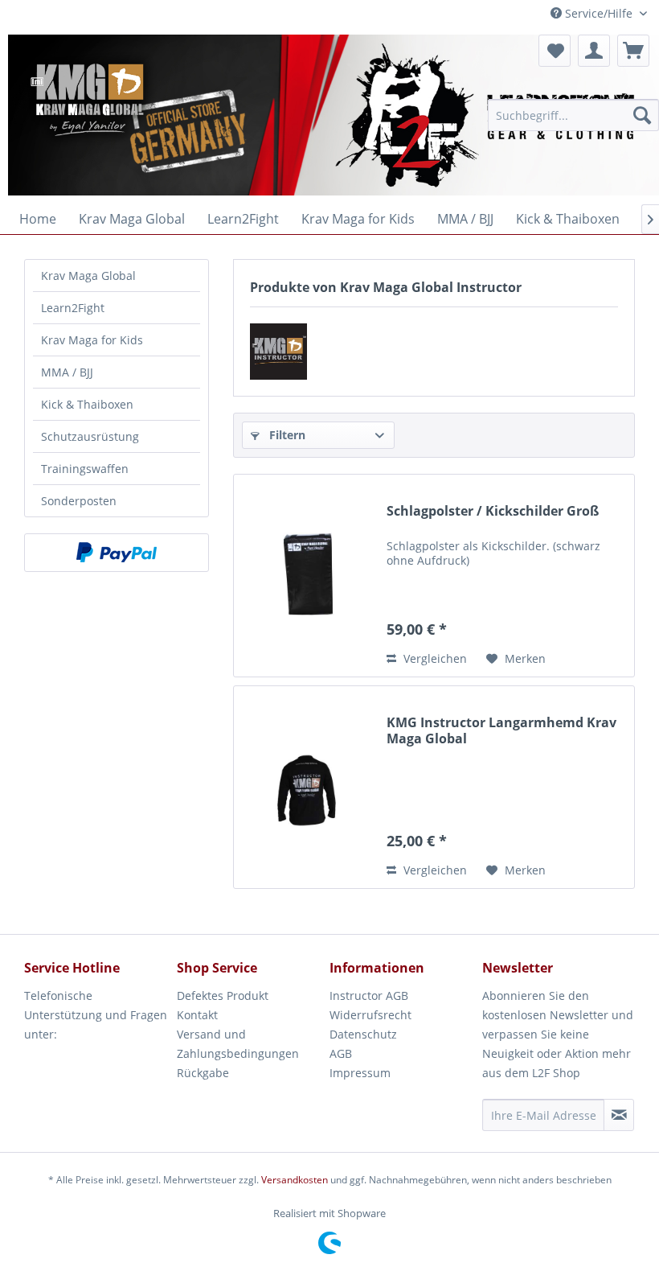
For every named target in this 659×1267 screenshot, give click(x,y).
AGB (341, 1053)
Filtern (285, 434)
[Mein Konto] (594, 51)
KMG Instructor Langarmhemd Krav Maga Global (501, 730)
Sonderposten (79, 500)
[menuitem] (573, 115)
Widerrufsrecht (370, 1014)
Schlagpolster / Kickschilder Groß (493, 511)
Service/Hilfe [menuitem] (599, 13)
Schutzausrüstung (90, 436)
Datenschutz (363, 1034)
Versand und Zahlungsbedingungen (238, 1043)
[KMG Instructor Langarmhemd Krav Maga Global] (306, 787)
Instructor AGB (369, 995)
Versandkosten (294, 1180)
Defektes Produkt (222, 995)
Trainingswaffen (85, 468)
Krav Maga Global (88, 275)
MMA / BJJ (67, 372)
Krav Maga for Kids (92, 340)
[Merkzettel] (554, 51)
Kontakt (197, 1014)
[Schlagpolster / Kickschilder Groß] (306, 575)
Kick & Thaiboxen (87, 404)
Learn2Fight (72, 307)
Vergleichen (433, 658)
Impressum (360, 1072)
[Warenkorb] (633, 51)
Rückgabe (203, 1072)
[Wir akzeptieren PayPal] (116, 552)
